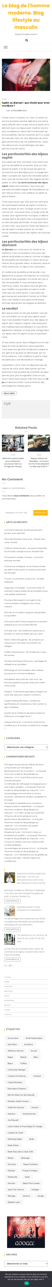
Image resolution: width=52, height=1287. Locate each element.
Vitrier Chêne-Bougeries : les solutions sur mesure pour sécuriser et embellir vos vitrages (24, 643)
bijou (36, 1057)
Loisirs (7, 1010)
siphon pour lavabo (31, 1183)
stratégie (35, 1189)
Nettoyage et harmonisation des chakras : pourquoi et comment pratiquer (24, 672)
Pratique (8, 986)
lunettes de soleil (15, 1133)
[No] (49, 1279)
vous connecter (21, 495)
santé (27, 1177)
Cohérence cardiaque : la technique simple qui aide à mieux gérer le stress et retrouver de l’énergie (25, 569)
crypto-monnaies (15, 1082)
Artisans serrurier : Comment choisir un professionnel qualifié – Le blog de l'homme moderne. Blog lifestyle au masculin (25, 835)
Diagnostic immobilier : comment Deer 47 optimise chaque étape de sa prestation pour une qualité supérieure (26, 591)
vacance (26, 1196)
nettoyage (25, 1158)
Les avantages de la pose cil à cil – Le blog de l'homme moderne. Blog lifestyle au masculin (25, 851)
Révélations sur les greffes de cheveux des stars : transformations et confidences (25, 857)
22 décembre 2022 (19, 110)
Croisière (37, 1076)
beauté (23, 1057)
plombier (11, 1171)
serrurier (11, 1183)
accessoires (13, 1038)
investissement (29, 1114)
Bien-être (8, 991)
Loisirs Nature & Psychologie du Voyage (25, 1126)
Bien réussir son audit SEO (31, 813)
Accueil (7, 977)
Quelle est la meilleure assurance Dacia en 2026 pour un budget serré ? (24, 714)
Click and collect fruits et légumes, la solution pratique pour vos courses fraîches (25, 623)
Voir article (12, 901)
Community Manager (17, 1070)
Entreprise (9, 1000)
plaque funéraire (30, 1164)
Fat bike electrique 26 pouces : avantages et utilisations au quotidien (25, 663)
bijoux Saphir (9, 393)
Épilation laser (14, 1202)
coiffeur (23, 1063)
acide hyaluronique (34, 1038)
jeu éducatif (13, 1120)
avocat (34, 1051)
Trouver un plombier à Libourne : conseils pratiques (24, 580)
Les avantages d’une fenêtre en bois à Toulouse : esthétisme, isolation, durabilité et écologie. (25, 796)
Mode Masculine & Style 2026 (20, 1152)
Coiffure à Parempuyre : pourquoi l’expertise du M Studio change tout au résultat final (25, 550)
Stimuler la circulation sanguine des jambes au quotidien (25, 614)
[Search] (26, 40)
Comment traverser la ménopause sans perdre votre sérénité (23, 531)
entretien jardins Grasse (18, 1101)
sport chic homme (16, 1189)
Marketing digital (15, 1139)
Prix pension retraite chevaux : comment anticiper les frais (23, 559)
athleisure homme (16, 1051)
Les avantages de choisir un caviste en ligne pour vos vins (32, 938)
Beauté (7, 1005)
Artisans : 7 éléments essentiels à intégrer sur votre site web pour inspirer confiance (25, 693)
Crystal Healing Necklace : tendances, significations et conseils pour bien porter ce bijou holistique (25, 704)
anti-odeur (12, 1044)
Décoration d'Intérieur (17, 1089)
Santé (6, 996)
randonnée (12, 1177)
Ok (26, 1283)
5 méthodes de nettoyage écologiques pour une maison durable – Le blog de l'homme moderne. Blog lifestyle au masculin (25, 787)
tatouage (11, 1196)
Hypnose (11, 1114)
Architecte (28, 1044)
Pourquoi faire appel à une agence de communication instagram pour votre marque (22, 603)
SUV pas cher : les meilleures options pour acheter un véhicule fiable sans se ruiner (24, 632)
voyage (40, 1196)
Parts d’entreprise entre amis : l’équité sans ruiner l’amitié (24, 541)
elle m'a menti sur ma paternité (21, 1095)
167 (10, 966)
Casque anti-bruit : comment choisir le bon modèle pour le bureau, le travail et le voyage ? (26, 725)
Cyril (8, 111)
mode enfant (13, 1145)
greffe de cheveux (16, 1107)
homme (34, 1107)
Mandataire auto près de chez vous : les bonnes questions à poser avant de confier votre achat (24, 682)
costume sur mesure (17, 1076)
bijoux (10, 1063)
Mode (4, 99)
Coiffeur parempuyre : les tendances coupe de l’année (25, 653)
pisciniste (12, 1164)
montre (11, 1158)
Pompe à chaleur (29, 1171)
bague (10, 1057)
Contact (8, 1014)
